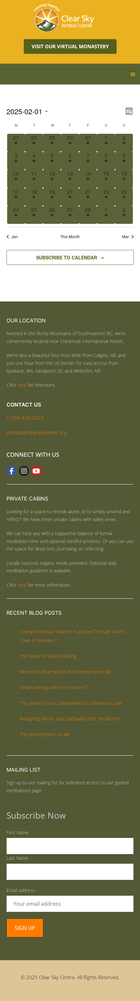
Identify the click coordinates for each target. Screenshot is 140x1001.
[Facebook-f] (12, 471)
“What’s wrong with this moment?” (54, 687)
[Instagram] (24, 471)
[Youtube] (36, 471)
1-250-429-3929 (25, 417)
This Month (70, 236)
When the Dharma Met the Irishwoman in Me (66, 672)
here (22, 385)
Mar (125, 236)
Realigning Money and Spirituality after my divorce (69, 719)
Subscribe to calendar (66, 257)
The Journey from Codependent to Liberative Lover (71, 703)
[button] (133, 74)
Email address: (21, 890)
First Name (18, 832)
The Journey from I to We (45, 734)
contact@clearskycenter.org (37, 432)
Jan (14, 236)
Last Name (17, 858)
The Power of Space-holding (48, 656)
